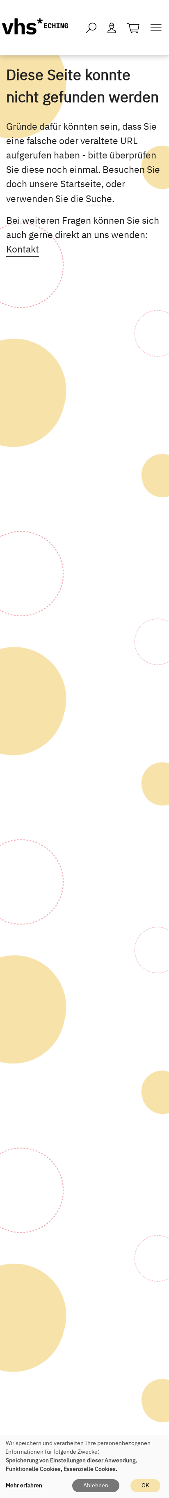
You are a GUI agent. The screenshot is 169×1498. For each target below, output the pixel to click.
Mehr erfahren (24, 1485)
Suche (99, 198)
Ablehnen (95, 1485)
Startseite (80, 183)
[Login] (112, 27)
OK (145, 1485)
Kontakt (22, 249)
